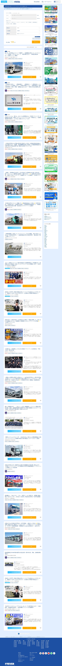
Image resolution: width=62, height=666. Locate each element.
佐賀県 (47, 642)
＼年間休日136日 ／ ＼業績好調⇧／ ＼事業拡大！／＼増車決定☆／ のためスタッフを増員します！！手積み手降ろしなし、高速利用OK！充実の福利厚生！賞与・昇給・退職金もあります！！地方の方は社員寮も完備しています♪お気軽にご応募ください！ (23, 86)
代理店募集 (31, 660)
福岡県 (47, 641)
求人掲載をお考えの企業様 (4, 2)
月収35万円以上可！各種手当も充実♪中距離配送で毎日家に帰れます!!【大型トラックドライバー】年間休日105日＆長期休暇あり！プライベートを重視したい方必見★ (23, 466)
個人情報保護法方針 (21, 655)
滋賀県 (38, 641)
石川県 (29, 643)
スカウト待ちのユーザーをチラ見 (10, 2)
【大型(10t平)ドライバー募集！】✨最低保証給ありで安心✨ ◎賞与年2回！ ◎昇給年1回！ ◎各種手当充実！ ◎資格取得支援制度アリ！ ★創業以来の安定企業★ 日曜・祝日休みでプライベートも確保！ (23, 204)
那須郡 (45, 238)
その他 (45, 215)
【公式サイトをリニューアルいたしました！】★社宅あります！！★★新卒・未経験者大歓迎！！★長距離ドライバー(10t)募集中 (23, 606)
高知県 (43, 648)
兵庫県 (38, 644)
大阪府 (38, 643)
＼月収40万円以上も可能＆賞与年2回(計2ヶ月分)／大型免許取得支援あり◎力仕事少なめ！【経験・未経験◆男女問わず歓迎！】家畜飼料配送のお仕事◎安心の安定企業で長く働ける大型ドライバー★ (23, 145)
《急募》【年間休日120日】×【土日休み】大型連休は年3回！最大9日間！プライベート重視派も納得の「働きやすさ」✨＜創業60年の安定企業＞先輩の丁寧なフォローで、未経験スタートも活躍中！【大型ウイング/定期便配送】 (23, 174)
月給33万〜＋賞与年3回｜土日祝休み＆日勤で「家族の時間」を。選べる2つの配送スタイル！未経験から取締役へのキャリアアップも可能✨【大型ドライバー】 (23, 321)
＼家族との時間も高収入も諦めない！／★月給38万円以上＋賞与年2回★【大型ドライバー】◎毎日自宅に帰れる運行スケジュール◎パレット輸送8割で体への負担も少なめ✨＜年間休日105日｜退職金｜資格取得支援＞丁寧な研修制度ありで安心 (23, 379)
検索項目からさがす (21, 660)
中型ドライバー (14, 22)
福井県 (29, 644)
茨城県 (20, 641)
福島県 (16, 646)
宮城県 (16, 644)
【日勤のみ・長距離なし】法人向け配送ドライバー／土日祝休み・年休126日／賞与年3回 (22, 349)
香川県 (43, 646)
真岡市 (45, 231)
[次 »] (29, 633)
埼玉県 (25, 641)
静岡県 (34, 642)
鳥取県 (43, 641)
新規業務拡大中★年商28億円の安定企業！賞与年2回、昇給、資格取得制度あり (23, 553)
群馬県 (20, 643)
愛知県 (34, 643)
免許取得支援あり (35, 22)
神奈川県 (25, 644)
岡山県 (43, 643)
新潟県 (29, 641)
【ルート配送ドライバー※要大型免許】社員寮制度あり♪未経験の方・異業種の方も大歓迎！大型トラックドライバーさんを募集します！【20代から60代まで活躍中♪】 (23, 264)
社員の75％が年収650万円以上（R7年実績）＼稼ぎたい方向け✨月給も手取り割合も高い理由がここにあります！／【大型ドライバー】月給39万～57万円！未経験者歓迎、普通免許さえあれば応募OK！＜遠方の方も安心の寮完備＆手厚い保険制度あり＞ (23, 525)
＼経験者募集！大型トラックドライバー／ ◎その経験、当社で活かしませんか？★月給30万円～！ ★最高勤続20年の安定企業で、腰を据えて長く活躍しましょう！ (23, 235)
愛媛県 (43, 647)
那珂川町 (45, 239)
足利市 (45, 228)
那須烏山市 (46, 236)
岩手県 (16, 643)
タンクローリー (23, 22)
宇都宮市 (45, 226)
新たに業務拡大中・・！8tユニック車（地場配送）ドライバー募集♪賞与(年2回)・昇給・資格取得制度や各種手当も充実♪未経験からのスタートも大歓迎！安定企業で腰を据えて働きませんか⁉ (23, 408)
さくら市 (45, 237)
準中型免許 (30, 22)
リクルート (20, 658)
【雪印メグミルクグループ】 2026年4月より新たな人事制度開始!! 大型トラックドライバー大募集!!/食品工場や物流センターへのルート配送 (23, 437)
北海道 (16, 641)
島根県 (43, 642)
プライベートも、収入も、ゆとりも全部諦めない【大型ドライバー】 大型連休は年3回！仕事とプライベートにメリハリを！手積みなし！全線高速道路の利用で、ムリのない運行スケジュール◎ (23, 117)
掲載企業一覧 (20, 661)
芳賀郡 (45, 241)
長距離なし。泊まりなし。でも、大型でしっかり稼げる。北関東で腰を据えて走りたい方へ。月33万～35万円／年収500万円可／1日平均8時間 (23, 496)
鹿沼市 (45, 229)
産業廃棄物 (14, 23)
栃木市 (45, 232)
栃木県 (45, 225)
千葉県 (25, 642)
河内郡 (45, 243)
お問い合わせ (32, 658)
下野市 (45, 233)
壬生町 (45, 235)
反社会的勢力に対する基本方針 (23, 656)
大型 (26, 22)
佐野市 (45, 227)
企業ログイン (58, 1)
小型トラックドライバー (47, 217)
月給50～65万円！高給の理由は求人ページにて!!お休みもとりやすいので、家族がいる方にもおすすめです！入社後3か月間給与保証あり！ (22, 292)
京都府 (38, 642)
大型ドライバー (8, 22)
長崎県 (47, 643)
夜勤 (11, 23)
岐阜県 (34, 641)
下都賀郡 (45, 234)
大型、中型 (8, 23)
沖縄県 (47, 647)
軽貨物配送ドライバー (47, 216)
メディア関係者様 (32, 657)
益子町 (45, 242)
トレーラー (18, 22)
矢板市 (45, 240)
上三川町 (45, 244)
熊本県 (47, 644)
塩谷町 (45, 246)
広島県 (43, 644)
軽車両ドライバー (46, 219)
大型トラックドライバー (47, 218)
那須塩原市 (46, 230)
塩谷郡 (45, 245)
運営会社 (19, 652)
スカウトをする (32, 655)
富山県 (29, 642)
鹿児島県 (48, 646)
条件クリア (37, 36)
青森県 (16, 642)
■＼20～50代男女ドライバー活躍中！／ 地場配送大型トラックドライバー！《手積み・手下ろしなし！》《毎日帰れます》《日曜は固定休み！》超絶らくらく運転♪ (23, 54)
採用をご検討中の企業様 (33, 652)
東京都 (25, 643)
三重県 (34, 644)
